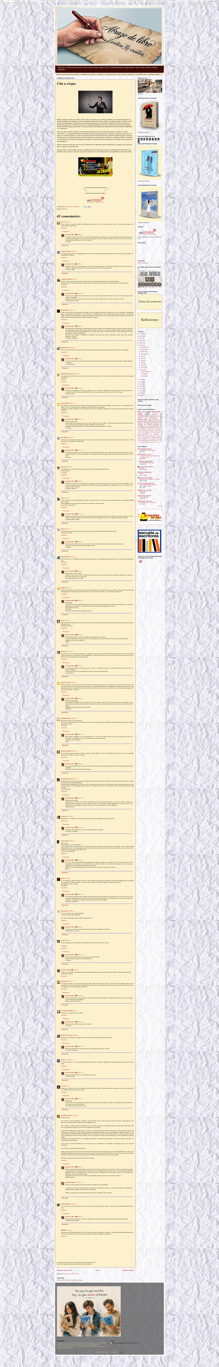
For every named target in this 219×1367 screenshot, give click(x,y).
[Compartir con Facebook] (89, 207)
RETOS (139, 432)
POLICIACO (155, 419)
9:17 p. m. (80, 450)
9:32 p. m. (75, 1010)
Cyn (62, 1086)
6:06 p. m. (80, 763)
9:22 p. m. (80, 481)
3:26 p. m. (71, 437)
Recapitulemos (143, 491)
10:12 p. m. (73, 556)
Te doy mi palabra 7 (146, 371)
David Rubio (64, 310)
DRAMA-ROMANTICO (157, 437)
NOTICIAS (156, 434)
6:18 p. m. (80, 894)
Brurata (63, 529)
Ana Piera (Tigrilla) (66, 1010)
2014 (141, 393)
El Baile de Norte (66, 251)
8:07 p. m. (68, 529)
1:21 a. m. (76, 1115)
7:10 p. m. (80, 358)
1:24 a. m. (80, 1182)
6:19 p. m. (80, 927)
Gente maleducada (144, 497)
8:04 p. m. (75, 751)
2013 (141, 395)
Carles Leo (64, 1059)
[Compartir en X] (87, 207)
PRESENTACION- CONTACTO (88, 74)
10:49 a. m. (74, 718)
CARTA (139, 437)
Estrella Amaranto (66, 778)
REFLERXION (149, 442)
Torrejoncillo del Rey (146, 449)
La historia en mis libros (147, 467)
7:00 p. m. (80, 264)
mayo (142, 360)
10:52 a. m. (73, 347)
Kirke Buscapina (66, 718)
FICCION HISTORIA (153, 424)
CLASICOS (149, 429)
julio (142, 356)
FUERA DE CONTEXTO (147, 417)
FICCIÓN (157, 432)
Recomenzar (64, 911)
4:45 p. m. (68, 940)
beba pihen (64, 816)
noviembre (144, 349)
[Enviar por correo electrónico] (84, 207)
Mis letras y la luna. (145, 454)
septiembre (144, 354)
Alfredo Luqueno (66, 682)
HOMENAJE (141, 442)
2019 (141, 381)
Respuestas (66, 231)
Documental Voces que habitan (147, 450)
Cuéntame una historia (146, 461)
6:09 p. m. (80, 798)
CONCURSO (146, 437)
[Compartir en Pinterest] (90, 207)
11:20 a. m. (81, 1046)
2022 (141, 343)
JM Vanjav (64, 981)
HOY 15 (141, 473)
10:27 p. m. (67, 1086)
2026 (141, 334)
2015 (141, 390)
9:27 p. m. (80, 541)
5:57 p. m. (80, 665)
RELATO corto (154, 416)
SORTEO (156, 442)
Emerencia (64, 651)
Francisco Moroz (70, 234)
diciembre (144, 347)
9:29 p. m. (80, 571)
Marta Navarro (65, 347)
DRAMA (151, 427)
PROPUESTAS (141, 435)
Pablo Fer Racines (66, 751)
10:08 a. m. (72, 911)
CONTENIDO (100, 74)
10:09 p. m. (76, 1035)
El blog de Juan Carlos (146, 477)
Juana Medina (65, 403)
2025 (141, 336)
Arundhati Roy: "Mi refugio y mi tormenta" (150, 479)
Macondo (64, 467)
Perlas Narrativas (66, 1204)
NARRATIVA (157, 429)
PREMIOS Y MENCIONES (128, 74)
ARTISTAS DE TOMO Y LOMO (113, 74)
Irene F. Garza (65, 840)
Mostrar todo (159, 506)
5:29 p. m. (80, 1072)
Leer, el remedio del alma (147, 483)
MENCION (156, 423)
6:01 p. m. (80, 698)
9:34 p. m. (80, 1167)
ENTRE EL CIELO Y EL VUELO (148, 502)
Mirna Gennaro (65, 556)
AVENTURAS (141, 429)
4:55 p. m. (68, 587)
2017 (141, 386)
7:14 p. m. (80, 388)
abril (142, 363)
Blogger (121, 1352)
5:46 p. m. (69, 467)
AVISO (158, 435)
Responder (64, 228)
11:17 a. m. (81, 995)
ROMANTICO (151, 435)
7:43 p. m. (71, 816)
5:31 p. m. (80, 1098)
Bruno (63, 878)
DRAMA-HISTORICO (149, 431)
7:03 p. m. (80, 293)
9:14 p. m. (80, 419)
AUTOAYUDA (148, 432)
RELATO (65, 209)
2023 (141, 340)
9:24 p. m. (80, 514)
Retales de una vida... (146, 490)
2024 (141, 338)
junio (142, 358)
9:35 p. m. (80, 600)
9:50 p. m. (70, 981)
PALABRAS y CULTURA (144, 426)
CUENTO (140, 431)
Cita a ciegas (144, 373)
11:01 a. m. (77, 373)
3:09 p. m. (72, 403)
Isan (62, 222)
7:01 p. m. (66, 498)
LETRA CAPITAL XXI (145, 472)
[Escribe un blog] (85, 207)
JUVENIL (153, 439)
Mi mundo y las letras (146, 501)
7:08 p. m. (80, 326)
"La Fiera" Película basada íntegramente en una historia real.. (150, 456)
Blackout (142, 468)
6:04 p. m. (67, 620)
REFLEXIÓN (146, 440)
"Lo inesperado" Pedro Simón (147, 462)
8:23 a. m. (74, 251)
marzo (143, 365)
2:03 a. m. (69, 1230)
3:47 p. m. (72, 840)
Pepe (62, 620)
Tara (62, 498)
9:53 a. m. (75, 279)
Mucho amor (144, 376)
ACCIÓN (158, 427)
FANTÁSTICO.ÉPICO (144, 439)
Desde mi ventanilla (145, 495)
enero (142, 369)
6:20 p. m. (80, 954)
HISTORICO (141, 416)
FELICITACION (142, 427)
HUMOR (157, 426)
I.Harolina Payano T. (67, 1115)
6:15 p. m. (70, 651)
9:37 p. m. (80, 634)
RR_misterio (64, 437)
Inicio (97, 1270)
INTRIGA (140, 424)
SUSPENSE (151, 421)
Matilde (63, 587)
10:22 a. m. (72, 310)
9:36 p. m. (80, 1216)
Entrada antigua (128, 1270)
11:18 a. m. (81, 1021)
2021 (141, 345)
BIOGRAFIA (159, 440)
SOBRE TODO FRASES (153, 74)
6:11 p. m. (80, 827)
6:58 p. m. (80, 234)
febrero (143, 367)
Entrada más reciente (65, 1270)
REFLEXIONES (142, 419)
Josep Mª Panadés (66, 279)
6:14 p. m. (80, 860)
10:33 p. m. (67, 222)
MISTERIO (141, 421)
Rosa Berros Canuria (67, 373)
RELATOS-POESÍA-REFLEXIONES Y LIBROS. (67, 74)
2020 (141, 379)
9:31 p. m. (76, 970)
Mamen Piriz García (66, 1035)
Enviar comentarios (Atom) (72, 1273)
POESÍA (154, 414)
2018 (141, 384)
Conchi (63, 940)
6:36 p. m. (74, 778)
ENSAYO (158, 431)
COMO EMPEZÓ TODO (141, 74)
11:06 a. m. (74, 1204)
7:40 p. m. (68, 878)
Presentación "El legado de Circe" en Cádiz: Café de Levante (149, 485)
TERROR (153, 440)
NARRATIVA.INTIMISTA (143, 434)
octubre (143, 351)
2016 (141, 388)
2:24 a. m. (74, 682)
